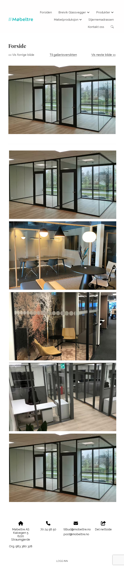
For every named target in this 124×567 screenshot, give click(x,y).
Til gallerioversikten (63, 54)
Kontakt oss (96, 27)
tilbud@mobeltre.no (77, 529)
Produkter (105, 13)
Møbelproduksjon (68, 20)
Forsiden (46, 12)
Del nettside (103, 529)
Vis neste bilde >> (103, 54)
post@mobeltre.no (76, 534)
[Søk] (112, 27)
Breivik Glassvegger (74, 13)
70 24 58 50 (48, 529)
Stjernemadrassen (101, 19)
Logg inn (62, 561)
